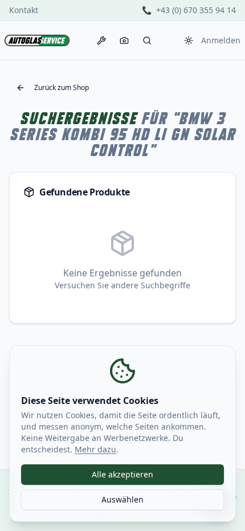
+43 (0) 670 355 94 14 (196, 10)
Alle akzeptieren (122, 474)
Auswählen (122, 499)
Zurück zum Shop (61, 87)
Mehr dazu (95, 449)
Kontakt (23, 10)
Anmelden (220, 40)
